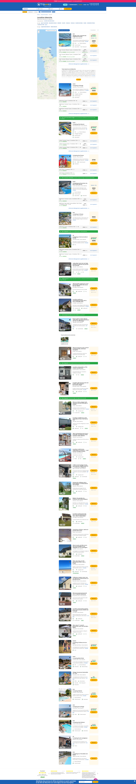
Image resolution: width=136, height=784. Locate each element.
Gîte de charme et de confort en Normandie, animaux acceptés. (81, 348)
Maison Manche (54, 26)
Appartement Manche (45, 26)
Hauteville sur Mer (76, 674)
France (38, 14)
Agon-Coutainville (44, 23)
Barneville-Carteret (53, 23)
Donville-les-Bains (79, 23)
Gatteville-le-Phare (91, 23)
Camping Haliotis (77, 690)
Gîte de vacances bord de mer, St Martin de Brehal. (80, 594)
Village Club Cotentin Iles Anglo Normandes (79, 36)
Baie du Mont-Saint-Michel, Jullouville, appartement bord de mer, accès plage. (81, 319)
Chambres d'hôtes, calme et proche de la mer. (80, 530)
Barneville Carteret (76, 386)
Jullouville (74, 266)
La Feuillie (74, 303)
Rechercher (68, 8)
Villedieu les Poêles (76, 756)
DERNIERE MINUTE (73, 4)
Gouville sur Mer (75, 659)
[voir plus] (78, 79)
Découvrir (94, 45)
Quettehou (75, 87)
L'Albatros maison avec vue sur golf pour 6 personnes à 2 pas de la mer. (80, 578)
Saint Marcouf (75, 564)
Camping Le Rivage (78, 85)
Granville (74, 437)
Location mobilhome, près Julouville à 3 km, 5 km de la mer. (80, 418)
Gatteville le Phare (76, 239)
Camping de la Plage (78, 706)
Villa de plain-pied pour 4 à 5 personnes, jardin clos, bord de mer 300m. (80, 284)
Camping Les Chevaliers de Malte (80, 754)
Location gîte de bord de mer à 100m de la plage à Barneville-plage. (81, 383)
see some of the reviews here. (42, 775)
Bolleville (59, 23)
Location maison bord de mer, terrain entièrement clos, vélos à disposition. (79, 515)
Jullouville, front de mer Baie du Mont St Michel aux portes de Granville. (80, 264)
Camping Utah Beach (78, 124)
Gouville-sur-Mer (41, 24)
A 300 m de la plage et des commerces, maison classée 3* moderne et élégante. (80, 466)
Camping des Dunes (78, 155)
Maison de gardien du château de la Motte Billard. (80, 499)
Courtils (63, 23)
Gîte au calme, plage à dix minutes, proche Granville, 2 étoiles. (80, 403)
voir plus (86, 41)
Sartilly (74, 405)
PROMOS (80, 4)
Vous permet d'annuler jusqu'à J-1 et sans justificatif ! (68, 1)
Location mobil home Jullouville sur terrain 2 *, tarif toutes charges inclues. (81, 450)
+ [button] (38, 30)
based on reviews (42, 774)
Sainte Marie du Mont (76, 125)
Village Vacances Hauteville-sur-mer (80, 673)
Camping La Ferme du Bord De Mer (80, 237)
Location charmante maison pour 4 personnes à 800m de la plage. (80, 609)
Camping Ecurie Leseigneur (80, 738)
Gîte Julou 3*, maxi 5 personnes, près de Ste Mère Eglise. (80, 626)
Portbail (74, 38)
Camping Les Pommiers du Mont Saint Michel (80, 184)
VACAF (84, 4)
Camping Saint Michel (79, 722)
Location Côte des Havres (49, 20)
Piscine (36, 12)
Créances (68, 23)
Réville (74, 532)
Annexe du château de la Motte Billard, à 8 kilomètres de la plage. (80, 483)
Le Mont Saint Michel (76, 185)
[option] (58, 774)
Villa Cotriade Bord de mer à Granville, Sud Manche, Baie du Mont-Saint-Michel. (80, 434)
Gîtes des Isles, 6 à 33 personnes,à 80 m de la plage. (79, 562)
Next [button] (97, 773)
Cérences (73, 23)
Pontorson (74, 692)
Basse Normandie (44, 14)
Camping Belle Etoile (78, 658)
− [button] (38, 32)
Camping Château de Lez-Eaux (80, 643)
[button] (76, 4)
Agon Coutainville (76, 468)
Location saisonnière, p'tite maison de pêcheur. (80, 368)
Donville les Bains (76, 369)
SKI (66, 4)
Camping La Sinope (78, 214)
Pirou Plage (75, 287)
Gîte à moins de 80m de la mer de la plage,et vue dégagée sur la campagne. (80, 546)
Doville (85, 23)
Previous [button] (48, 773)
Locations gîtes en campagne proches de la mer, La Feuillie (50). (79, 300)
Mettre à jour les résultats (52, 30)
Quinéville (74, 215)
